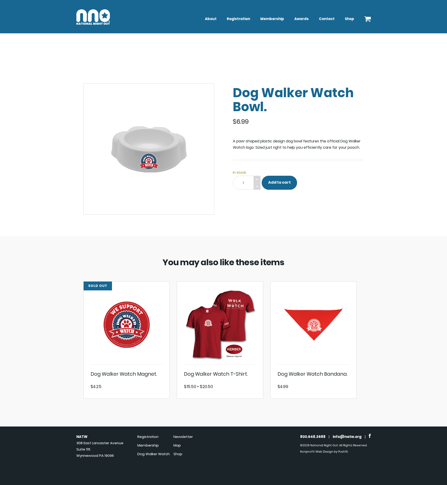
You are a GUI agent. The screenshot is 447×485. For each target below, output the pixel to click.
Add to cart (279, 182)
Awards (301, 19)
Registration (238, 19)
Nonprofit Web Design (316, 452)
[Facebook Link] (370, 436)
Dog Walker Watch (153, 453)
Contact (327, 19)
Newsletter (183, 436)
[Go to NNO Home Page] (93, 23)
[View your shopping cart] (367, 18)
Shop (349, 19)
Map (177, 445)
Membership (272, 19)
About (211, 19)
